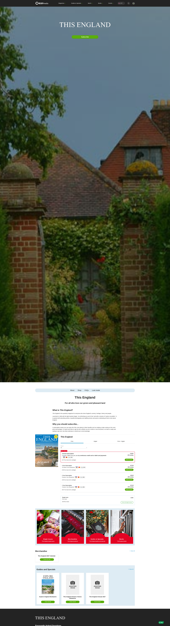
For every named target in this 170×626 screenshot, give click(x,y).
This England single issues (48, 541)
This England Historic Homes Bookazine (72, 597)
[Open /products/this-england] (72, 525)
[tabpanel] (85, 414)
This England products (72, 541)
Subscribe (85, 37)
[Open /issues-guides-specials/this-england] (97, 527)
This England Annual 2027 (97, 596)
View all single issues (127, 502)
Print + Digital (121, 441)
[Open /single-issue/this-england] (48, 527)
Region (62, 445)
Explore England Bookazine (48, 596)
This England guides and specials (97, 541)
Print (72, 441)
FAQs (87, 390)
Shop (79, 390)
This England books (122, 541)
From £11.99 (47, 559)
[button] (65, 3)
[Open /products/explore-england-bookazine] (48, 585)
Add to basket (129, 459)
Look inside (96, 390)
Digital (95, 441)
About (72, 390)
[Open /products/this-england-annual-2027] (97, 585)
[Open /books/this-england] (122, 527)
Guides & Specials (76, 3)
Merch (89, 3)
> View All (132, 551)
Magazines (61, 3)
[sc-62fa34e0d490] (42, 3)
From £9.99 (48, 601)
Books (99, 3)
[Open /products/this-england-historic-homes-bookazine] (72, 585)
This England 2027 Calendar (47, 556)
